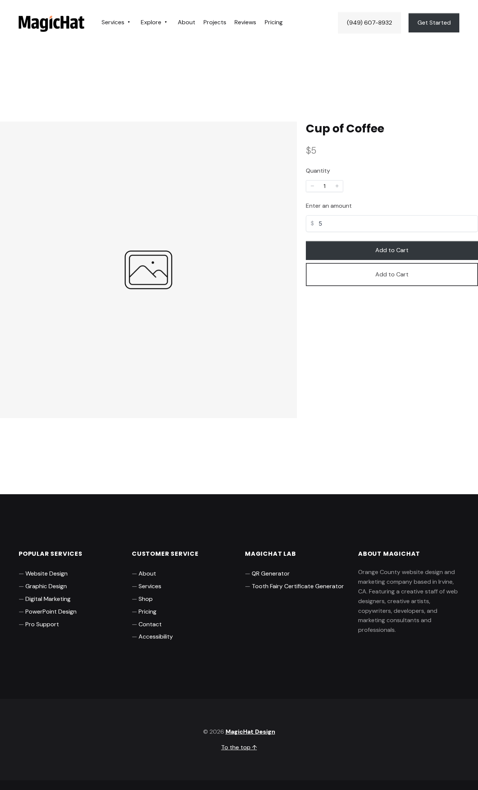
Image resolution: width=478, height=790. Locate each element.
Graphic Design (46, 586)
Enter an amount (329, 206)
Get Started (434, 22)
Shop (146, 599)
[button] (312, 186)
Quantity (318, 171)
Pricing (274, 22)
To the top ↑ (239, 747)
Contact (150, 624)
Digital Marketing (48, 599)
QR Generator (271, 573)
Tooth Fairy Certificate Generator (298, 586)
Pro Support (42, 624)
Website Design (46, 573)
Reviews (245, 22)
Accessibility (156, 636)
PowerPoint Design (51, 611)
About (186, 22)
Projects (215, 22)
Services (113, 22)
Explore (151, 22)
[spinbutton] (324, 186)
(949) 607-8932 (369, 22)
